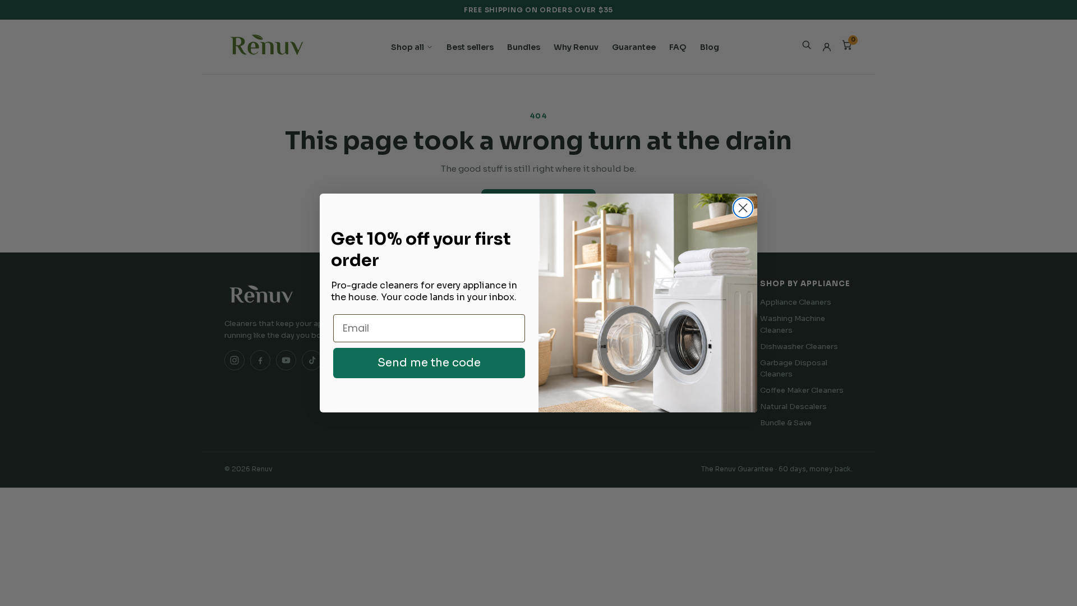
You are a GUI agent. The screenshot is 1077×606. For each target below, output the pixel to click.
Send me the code (429, 363)
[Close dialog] (743, 208)
